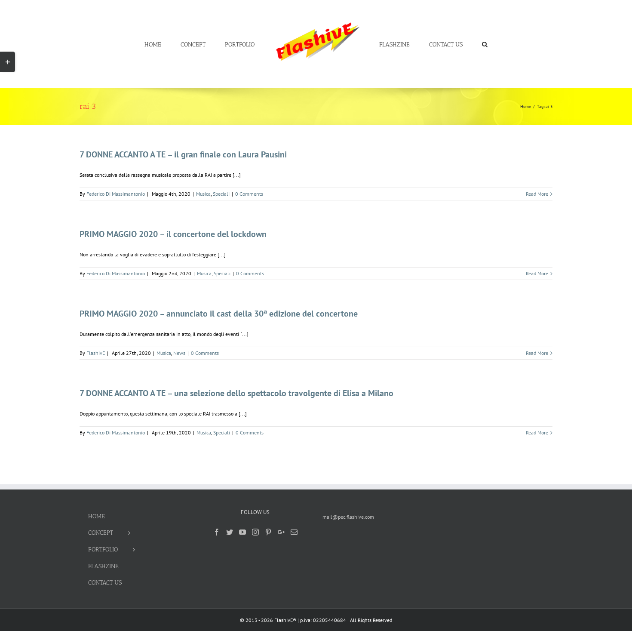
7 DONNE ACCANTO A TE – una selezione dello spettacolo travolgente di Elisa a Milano (236, 393)
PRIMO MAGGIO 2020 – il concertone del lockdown (173, 234)
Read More (537, 194)
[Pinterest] (268, 532)
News (179, 353)
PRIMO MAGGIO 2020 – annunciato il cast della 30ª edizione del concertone (219, 313)
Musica (203, 194)
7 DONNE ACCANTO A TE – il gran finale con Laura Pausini (183, 154)
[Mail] (294, 532)
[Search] (459, 44)
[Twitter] (229, 532)
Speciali (221, 194)
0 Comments (249, 194)
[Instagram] (255, 532)
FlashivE (95, 353)
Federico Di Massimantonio (115, 194)
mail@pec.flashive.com (348, 517)
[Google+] (281, 532)
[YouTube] (242, 532)
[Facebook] (216, 532)
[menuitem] (184, 44)
